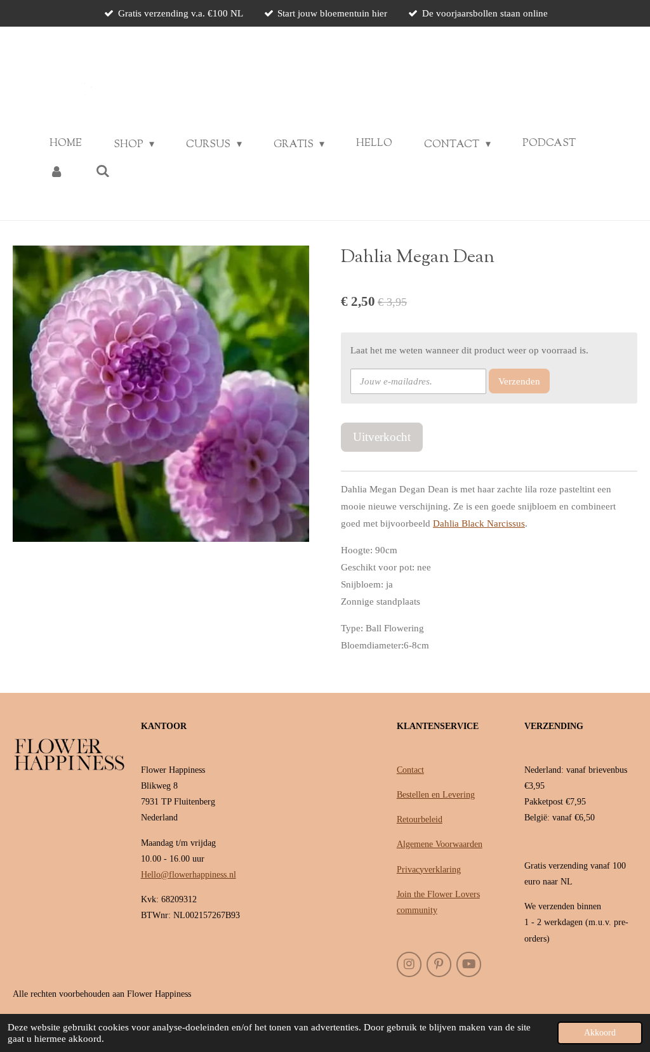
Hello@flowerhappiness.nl (188, 874)
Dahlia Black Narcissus (479, 523)
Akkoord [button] (600, 1032)
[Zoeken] (102, 171)
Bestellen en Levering (436, 794)
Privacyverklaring (429, 869)
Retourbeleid (419, 819)
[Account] (56, 171)
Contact (410, 770)
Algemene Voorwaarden (439, 844)
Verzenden (519, 381)
